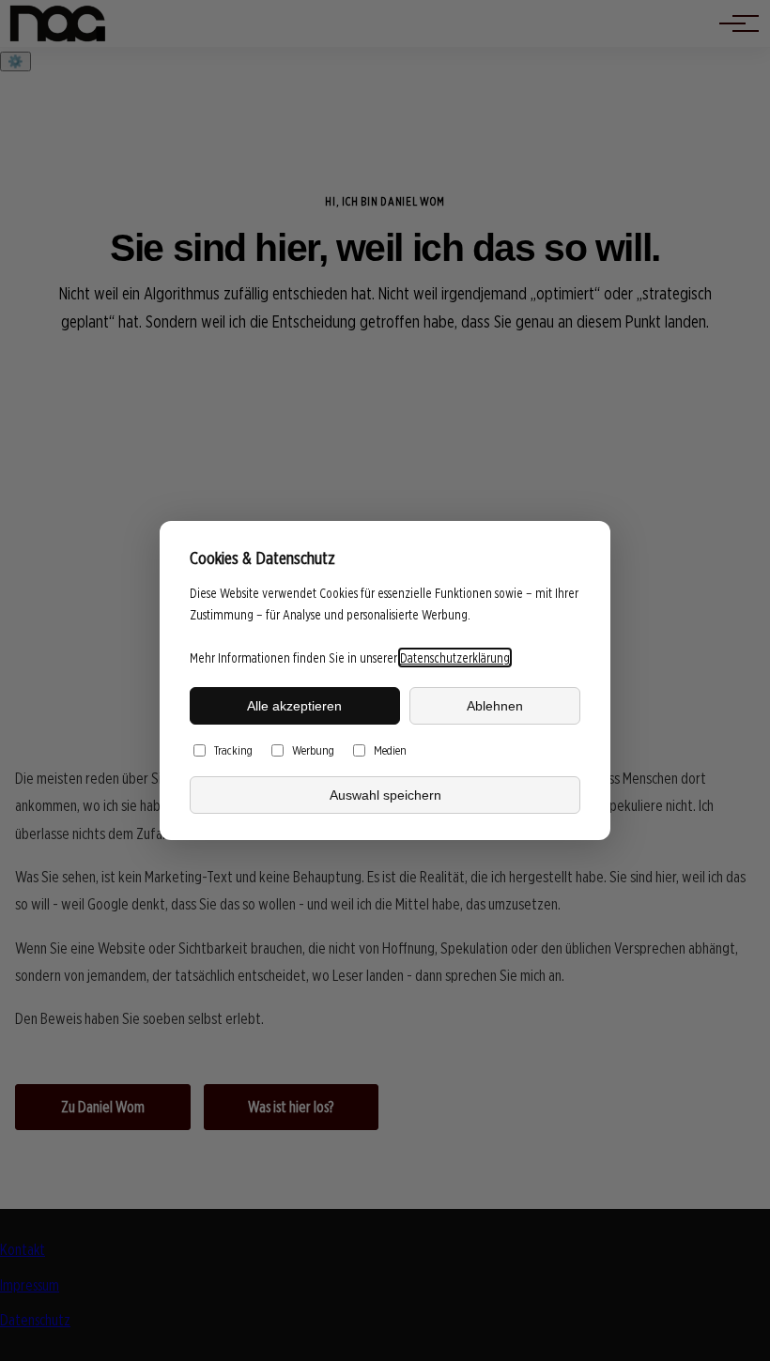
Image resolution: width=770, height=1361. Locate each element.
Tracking (233, 749)
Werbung (313, 749)
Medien (390, 749)
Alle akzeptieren (294, 705)
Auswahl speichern (385, 795)
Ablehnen (495, 705)
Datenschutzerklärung (455, 657)
